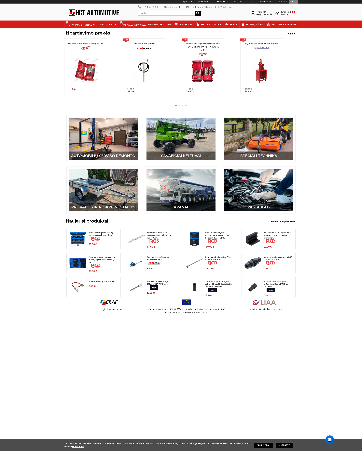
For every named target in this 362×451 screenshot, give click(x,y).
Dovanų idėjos (254, 24)
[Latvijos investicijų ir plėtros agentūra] (264, 305)
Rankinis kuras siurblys (144, 43)
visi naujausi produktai (283, 222)
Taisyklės (237, 1)
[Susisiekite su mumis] (330, 439)
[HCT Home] (94, 13)
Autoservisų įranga (105, 24)
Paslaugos (281, 1)
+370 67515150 (150, 7)
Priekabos (186, 24)
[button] (176, 105)
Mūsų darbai (204, 1)
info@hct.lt (174, 7)
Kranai (233, 24)
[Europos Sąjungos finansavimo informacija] (186, 305)
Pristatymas (222, 1)
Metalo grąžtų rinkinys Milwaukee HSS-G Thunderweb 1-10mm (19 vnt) (203, 46)
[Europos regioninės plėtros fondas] (109, 305)
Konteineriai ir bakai (284, 24)
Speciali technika (211, 24)
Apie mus (187, 1)
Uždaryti (285, 445)
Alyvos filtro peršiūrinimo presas (261, 43)
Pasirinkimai (263, 445)
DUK (249, 1)
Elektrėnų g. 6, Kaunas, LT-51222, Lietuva (211, 7)
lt (293, 1)
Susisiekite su (264, 1)
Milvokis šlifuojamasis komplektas (85, 43)
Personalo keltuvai (159, 24)
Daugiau (290, 34)
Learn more (78, 446)
